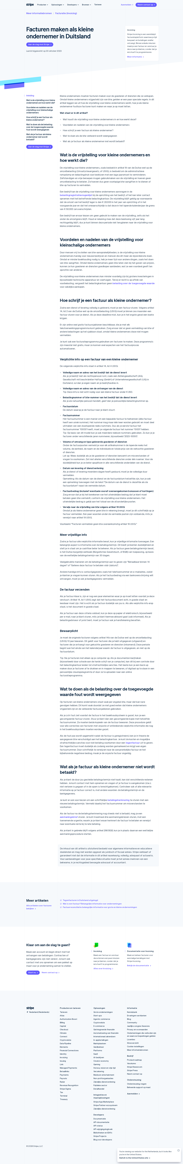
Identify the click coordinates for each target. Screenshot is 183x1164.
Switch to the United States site (133, 1158)
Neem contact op (145, 4)
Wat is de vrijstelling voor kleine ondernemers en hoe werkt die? (40, 101)
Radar (62, 1082)
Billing (62, 1022)
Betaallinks (64, 1071)
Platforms (97, 1050)
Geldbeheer (98, 1047)
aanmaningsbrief (69, 816)
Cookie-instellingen (135, 1046)
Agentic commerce (101, 1019)
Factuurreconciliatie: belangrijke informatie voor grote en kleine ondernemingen (100, 907)
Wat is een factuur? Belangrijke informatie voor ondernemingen (92, 903)
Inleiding (30, 95)
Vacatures (131, 1063)
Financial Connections (69, 1050)
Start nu (32, 972)
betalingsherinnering (119, 800)
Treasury (64, 1099)
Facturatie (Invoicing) (66, 13)
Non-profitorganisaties (103, 1078)
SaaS (95, 1054)
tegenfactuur (133, 742)
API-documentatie (101, 1122)
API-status (98, 1125)
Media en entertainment (103, 1075)
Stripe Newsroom (134, 1067)
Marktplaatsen (99, 1043)
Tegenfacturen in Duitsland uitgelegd (80, 900)
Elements (64, 1047)
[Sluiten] (178, 1151)
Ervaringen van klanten (136, 1015)
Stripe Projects (99, 1136)
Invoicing (63, 1057)
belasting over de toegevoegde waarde (134, 283)
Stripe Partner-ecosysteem (105, 1105)
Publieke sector (100, 1085)
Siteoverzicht (133, 1043)
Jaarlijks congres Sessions (138, 1026)
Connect (63, 1036)
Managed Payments (68, 1068)
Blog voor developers (102, 1139)
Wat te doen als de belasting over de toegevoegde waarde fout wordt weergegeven (39, 127)
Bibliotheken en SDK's (102, 1132)
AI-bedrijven (98, 1057)
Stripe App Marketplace (103, 1101)
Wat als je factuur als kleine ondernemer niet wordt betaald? (38, 137)
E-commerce (99, 1026)
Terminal (63, 1095)
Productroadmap (134, 1060)
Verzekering (98, 1071)
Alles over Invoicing (102, 968)
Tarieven (97, 4)
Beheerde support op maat (139, 1087)
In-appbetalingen (100, 1040)
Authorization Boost (68, 1019)
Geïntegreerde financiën (104, 1029)
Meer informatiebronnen (39, 13)
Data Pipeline (65, 1043)
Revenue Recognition (69, 1085)
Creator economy (101, 1061)
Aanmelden (126, 4)
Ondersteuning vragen (136, 1084)
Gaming (96, 1064)
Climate (63, 1033)
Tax (61, 1092)
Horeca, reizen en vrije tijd (104, 1068)
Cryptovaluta (65, 1040)
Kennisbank (132, 1012)
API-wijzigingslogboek (103, 1129)
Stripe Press (132, 1070)
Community (132, 1022)
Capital (63, 1026)
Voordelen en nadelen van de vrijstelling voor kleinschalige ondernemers (39, 110)
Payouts (63, 1078)
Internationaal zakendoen (104, 1036)
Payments (64, 1075)
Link (61, 1064)
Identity (63, 1054)
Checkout (64, 1029)
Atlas (62, 1015)
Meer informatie (134, 56)
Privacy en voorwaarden (137, 1029)
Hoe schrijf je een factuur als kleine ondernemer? (39, 118)
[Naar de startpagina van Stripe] (29, 1008)
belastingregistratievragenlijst (76, 195)
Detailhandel (98, 1089)
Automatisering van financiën (106, 1033)
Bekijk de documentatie (138, 965)
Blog (129, 1019)
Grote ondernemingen (103, 1012)
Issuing (63, 1061)
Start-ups (97, 1015)
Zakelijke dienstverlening (104, 1082)
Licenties (131, 1039)
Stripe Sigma (65, 1089)
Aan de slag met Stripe (38, 44)
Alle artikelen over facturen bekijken (39, 907)
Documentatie (99, 1118)
